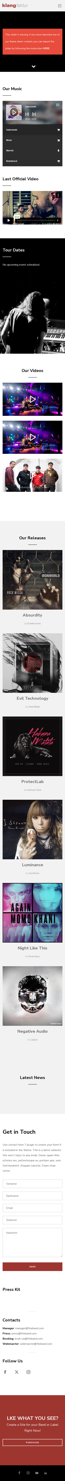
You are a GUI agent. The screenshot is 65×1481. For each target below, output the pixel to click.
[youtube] (36, 1475)
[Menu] (60, 5)
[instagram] (30, 1373)
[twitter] (19, 1373)
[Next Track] (33, 116)
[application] (32, 113)
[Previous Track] (26, 116)
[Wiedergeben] (11, 109)
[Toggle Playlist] (61, 105)
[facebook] (7, 1373)
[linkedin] (46, 1473)
